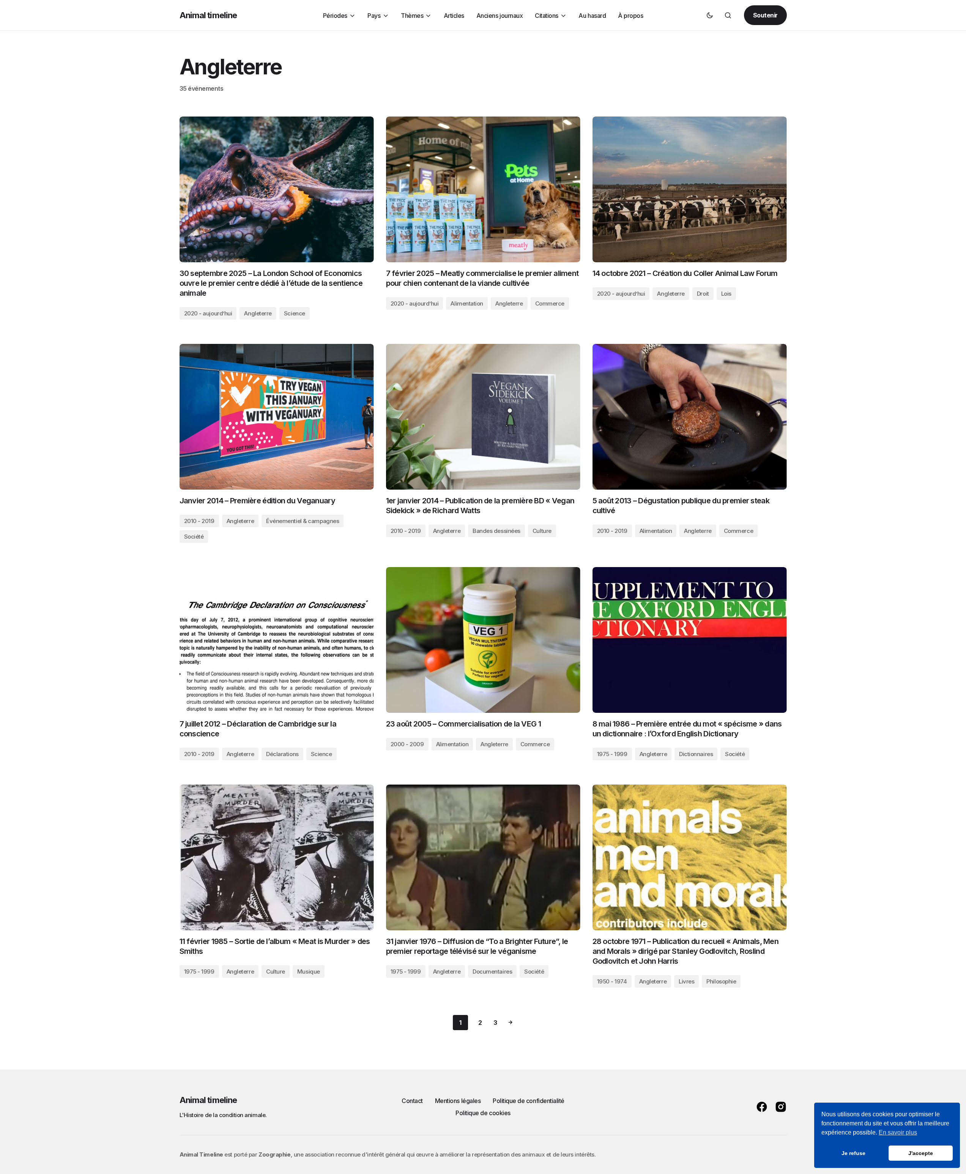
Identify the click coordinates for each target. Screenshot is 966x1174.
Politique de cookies (482, 1113)
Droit (703, 293)
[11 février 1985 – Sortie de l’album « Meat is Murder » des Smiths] (277, 857)
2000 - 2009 (407, 744)
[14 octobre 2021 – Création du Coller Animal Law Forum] (690, 189)
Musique (308, 971)
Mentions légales (458, 1101)
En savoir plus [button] (898, 1132)
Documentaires (492, 971)
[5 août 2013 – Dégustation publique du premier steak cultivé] (690, 417)
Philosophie (721, 981)
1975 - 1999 (612, 754)
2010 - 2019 (199, 521)
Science (294, 313)
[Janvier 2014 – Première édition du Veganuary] (277, 417)
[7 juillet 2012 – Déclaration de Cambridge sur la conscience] (277, 640)
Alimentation (467, 303)
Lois (726, 293)
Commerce (549, 303)
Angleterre (258, 313)
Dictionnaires (696, 754)
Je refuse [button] (853, 1153)
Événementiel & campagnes (302, 521)
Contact (412, 1101)
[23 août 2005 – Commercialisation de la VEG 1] (483, 640)
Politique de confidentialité (528, 1101)
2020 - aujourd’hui (208, 313)
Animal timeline (208, 15)
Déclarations (282, 754)
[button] (709, 15)
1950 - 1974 (612, 981)
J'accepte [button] (920, 1153)
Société (194, 536)
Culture (542, 530)
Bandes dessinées (496, 530)
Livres (686, 981)
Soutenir (765, 15)
